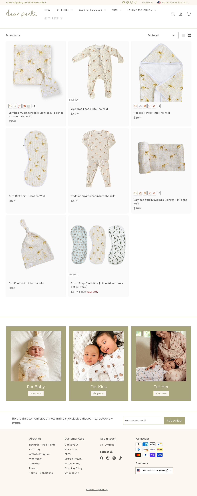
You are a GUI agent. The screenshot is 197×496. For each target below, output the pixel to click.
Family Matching (141, 9)
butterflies (154, 106)
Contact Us (71, 444)
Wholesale (35, 458)
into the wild (135, 106)
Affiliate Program (39, 454)
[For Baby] (36, 356)
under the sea (140, 106)
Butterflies (154, 193)
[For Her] (161, 356)
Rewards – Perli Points (42, 444)
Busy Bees (15, 106)
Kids (115, 9)
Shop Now (35, 393)
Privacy (33, 468)
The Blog (34, 463)
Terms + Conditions (41, 472)
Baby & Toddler (91, 9)
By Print (63, 9)
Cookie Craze (24, 106)
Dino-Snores (140, 193)
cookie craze (145, 106)
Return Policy (72, 463)
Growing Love (149, 193)
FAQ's (68, 454)
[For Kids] (98, 356)
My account (72, 472)
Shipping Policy (73, 468)
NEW (47, 9)
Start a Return (73, 458)
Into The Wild (10, 106)
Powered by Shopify (96, 489)
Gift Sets (52, 18)
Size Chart (71, 449)
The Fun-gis (20, 106)
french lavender (149, 106)
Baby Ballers (29, 106)
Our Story (34, 449)
